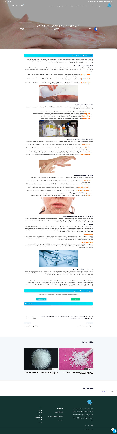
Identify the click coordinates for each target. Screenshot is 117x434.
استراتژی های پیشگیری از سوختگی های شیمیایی (64, 316)
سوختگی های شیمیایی (88, 318)
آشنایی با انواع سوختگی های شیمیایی (80, 316)
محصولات (87, 6)
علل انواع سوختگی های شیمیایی (76, 318)
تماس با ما (77, 6)
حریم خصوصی (52, 6)
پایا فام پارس (90, 30)
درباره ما (82, 6)
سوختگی (91, 68)
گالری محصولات (37, 417)
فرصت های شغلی (60, 6)
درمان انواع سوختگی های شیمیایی (48, 316)
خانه (103, 6)
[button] (5, 1)
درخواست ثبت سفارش (69, 6)
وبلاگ (39, 422)
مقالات (92, 6)
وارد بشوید (103, 391)
